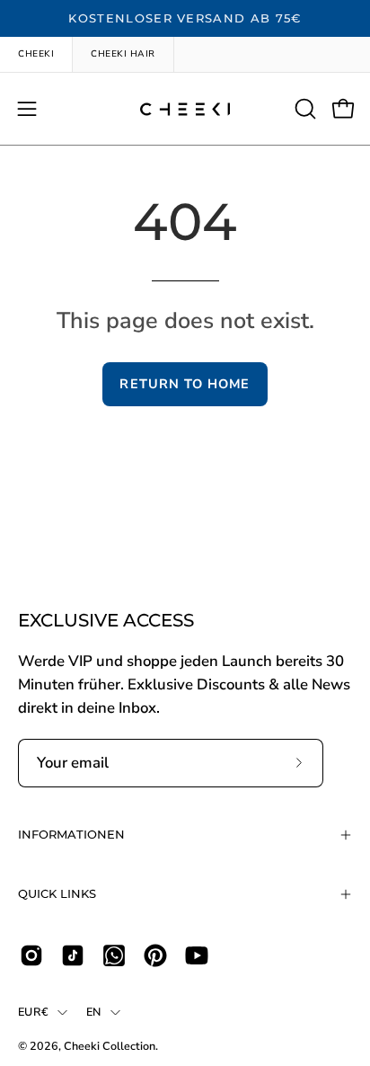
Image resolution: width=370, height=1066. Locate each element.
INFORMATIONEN (71, 834)
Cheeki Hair (123, 54)
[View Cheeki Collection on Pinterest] (155, 955)
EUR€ (33, 1011)
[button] (303, 108)
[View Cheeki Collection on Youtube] (196, 955)
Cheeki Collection (109, 1045)
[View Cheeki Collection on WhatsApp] (114, 955)
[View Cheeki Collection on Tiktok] (72, 955)
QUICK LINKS (57, 894)
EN (93, 1011)
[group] (185, 19)
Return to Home (184, 384)
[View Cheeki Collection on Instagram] (31, 955)
